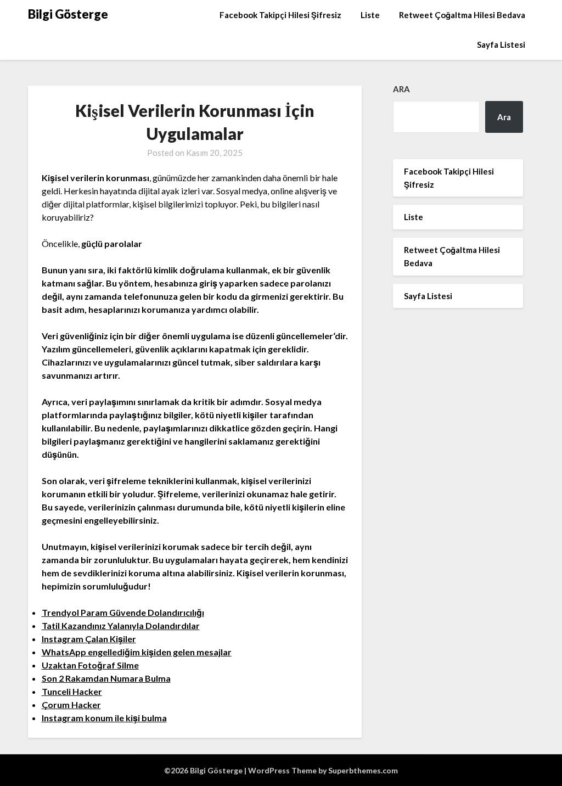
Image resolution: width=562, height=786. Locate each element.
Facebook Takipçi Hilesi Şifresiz (280, 15)
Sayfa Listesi (501, 44)
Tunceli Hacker (72, 691)
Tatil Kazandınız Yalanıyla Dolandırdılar (121, 625)
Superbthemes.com (363, 770)
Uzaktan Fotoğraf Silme (90, 665)
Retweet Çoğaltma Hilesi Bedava (462, 15)
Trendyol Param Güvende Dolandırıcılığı (123, 612)
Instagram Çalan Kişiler (89, 638)
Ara (401, 89)
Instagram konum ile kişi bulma (104, 717)
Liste (370, 15)
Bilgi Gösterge (68, 14)
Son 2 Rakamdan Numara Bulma (106, 678)
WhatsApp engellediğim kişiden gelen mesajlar (137, 652)
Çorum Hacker (71, 704)
